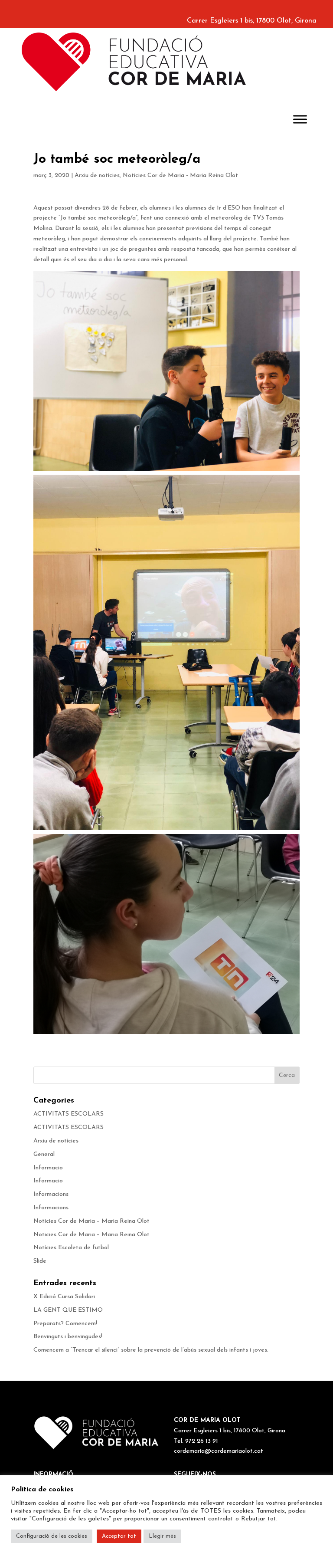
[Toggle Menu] (300, 119)
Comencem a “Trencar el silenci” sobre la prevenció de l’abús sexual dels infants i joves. (150, 1350)
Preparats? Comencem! (65, 1323)
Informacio (48, 1168)
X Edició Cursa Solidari (64, 1296)
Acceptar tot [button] (119, 1536)
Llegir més (162, 1536)
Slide (39, 1261)
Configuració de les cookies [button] (51, 1536)
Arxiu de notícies (97, 175)
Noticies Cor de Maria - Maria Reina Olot (180, 175)
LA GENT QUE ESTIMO (68, 1310)
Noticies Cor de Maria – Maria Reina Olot (91, 1221)
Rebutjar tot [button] (258, 1519)
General (44, 1154)
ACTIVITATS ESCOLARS (68, 1114)
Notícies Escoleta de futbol (71, 1247)
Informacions (51, 1194)
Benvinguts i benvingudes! (67, 1336)
